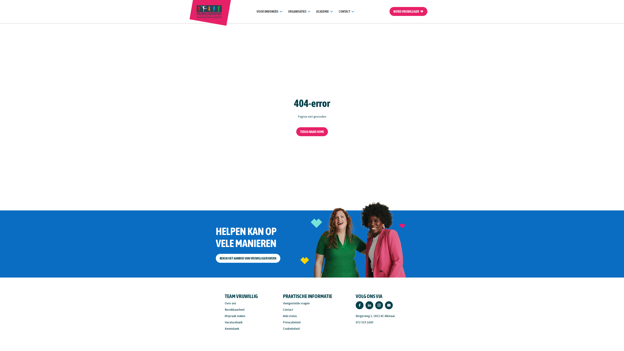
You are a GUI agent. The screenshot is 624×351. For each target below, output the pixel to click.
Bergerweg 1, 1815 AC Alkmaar (375, 316)
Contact (288, 309)
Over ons (230, 303)
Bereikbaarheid (234, 309)
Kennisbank (232, 328)
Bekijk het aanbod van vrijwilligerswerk (248, 258)
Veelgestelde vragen (296, 303)
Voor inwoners (267, 11)
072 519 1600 (364, 322)
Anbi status (290, 316)
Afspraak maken (235, 316)
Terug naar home (312, 132)
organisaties (297, 11)
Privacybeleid (291, 322)
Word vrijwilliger (406, 11)
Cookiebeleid (291, 328)
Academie (322, 11)
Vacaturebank (234, 322)
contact (344, 11)
